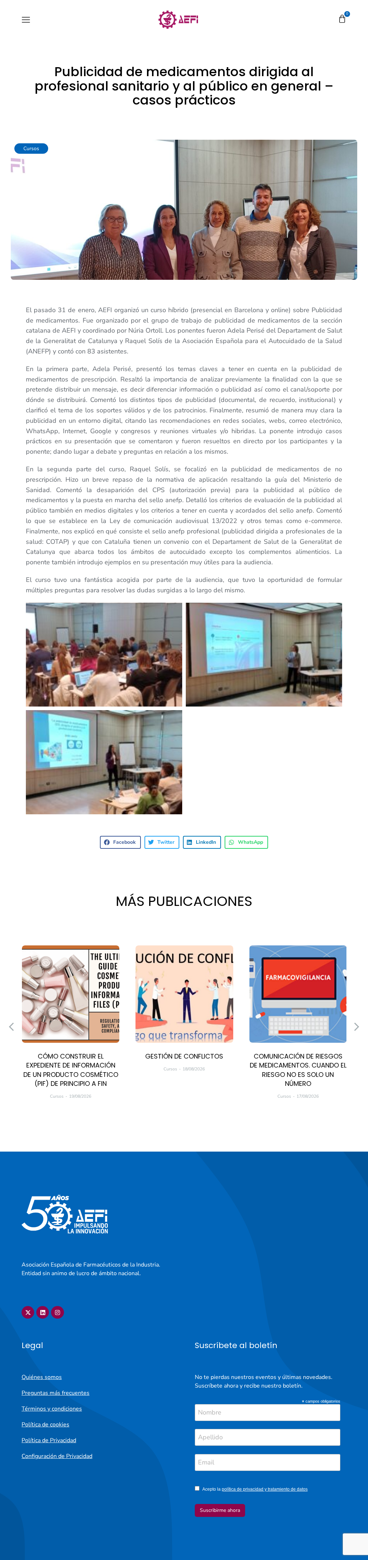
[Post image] (70, 994)
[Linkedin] (42, 1312)
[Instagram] (57, 1312)
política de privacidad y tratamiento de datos (265, 1489)
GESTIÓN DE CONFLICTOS (184, 1056)
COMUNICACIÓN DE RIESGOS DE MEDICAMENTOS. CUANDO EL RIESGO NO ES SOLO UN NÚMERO (298, 1070)
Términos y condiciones (52, 1409)
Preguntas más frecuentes (55, 1393)
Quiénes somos (42, 1377)
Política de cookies (45, 1425)
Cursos (31, 148)
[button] (26, 19)
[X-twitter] (28, 1312)
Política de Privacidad (49, 1440)
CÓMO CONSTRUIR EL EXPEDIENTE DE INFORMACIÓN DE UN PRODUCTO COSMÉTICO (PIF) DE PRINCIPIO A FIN (70, 1070)
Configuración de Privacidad (57, 1456)
